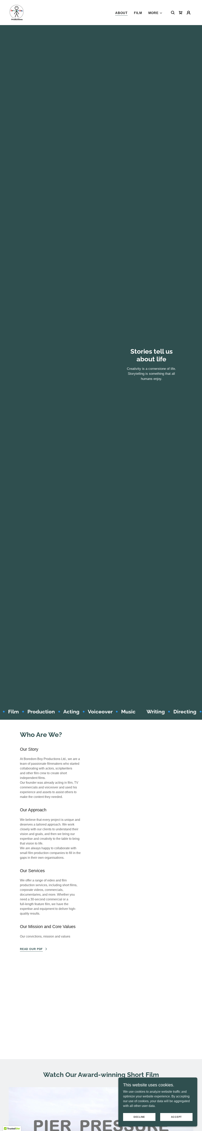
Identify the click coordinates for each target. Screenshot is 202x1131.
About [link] (121, 13)
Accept (176, 1116)
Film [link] (138, 13)
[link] (16, 12)
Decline (139, 1116)
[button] (155, 13)
